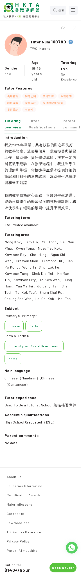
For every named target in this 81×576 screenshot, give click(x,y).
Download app (18, 523)
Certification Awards (24, 495)
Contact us (16, 513)
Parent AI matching (22, 550)
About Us (14, 477)
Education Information (25, 486)
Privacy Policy (18, 541)
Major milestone (19, 504)
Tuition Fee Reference (24, 532)
